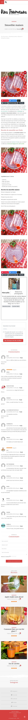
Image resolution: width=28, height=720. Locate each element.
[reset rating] (9, 556)
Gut (7, 450)
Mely (7, 356)
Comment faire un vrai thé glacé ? (14, 630)
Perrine (8, 398)
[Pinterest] (19, 313)
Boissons (14, 21)
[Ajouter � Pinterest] (25, 72)
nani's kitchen (10, 385)
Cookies (15, 713)
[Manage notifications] (24, 717)
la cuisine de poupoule (12, 410)
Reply (21, 357)
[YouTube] (24, 313)
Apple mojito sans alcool (14, 597)
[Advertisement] (14, 55)
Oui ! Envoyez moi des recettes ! (13, 340)
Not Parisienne (10, 464)
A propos (15, 715)
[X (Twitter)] (9, 313)
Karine (8, 512)
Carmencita (9, 423)
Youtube (14, 695)
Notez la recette (5, 556)
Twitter (15, 702)
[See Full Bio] (19, 304)
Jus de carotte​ (14, 663)
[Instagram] (14, 313)
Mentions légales (15, 711)
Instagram (14, 691)
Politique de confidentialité (15, 712)
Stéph (7, 372)
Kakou (8, 498)
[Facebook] (4, 313)
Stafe (18, 718)
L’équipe (15, 716)
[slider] (14, 601)
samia (7, 486)
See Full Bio (15, 303)
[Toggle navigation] (2, 2)
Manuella (19, 29)
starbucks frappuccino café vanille (15, 143)
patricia (8, 476)
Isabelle (8, 524)
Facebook (14, 698)
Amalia (8, 437)
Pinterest (14, 706)
